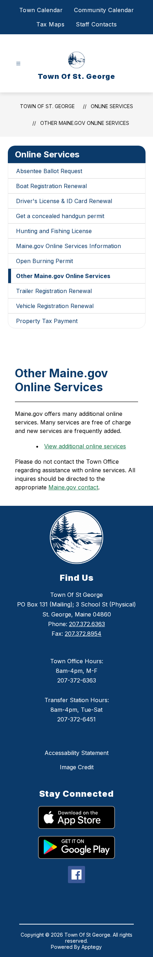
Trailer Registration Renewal (54, 290)
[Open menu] (18, 64)
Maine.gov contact (73, 487)
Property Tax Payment (47, 320)
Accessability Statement (76, 752)
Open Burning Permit (44, 261)
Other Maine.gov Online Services (84, 123)
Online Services (112, 106)
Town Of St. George (47, 106)
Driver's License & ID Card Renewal (64, 201)
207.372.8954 (83, 633)
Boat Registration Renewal (51, 186)
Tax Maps (50, 24)
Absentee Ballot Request (49, 171)
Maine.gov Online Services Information (68, 246)
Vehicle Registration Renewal (55, 305)
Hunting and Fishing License (54, 231)
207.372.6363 (87, 624)
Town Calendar (41, 10)
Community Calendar (104, 10)
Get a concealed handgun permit (60, 216)
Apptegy (91, 947)
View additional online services (85, 446)
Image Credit (77, 767)
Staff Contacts (96, 24)
